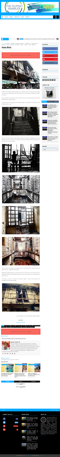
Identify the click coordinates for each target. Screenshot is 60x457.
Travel (11, 16)
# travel (32, 327)
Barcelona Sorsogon (33, 364)
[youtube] (56, 410)
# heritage (13, 325)
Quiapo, (12, 51)
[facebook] (51, 410)
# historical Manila (36, 325)
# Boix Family (7, 325)
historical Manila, (28, 49)
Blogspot (41, 455)
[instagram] (58, 410)
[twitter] (54, 410)
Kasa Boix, (34, 49)
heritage (12, 43)
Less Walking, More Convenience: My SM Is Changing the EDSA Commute (26, 39)
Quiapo (21, 44)
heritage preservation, (15, 49)
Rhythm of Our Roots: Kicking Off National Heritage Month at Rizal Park (20, 375)
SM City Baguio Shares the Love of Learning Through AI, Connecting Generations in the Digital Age (53, 114)
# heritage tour (29, 325)
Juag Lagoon (4, 364)
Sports (27, 16)
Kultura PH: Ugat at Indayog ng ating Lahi (20, 364)
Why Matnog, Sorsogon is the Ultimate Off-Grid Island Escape (7, 374)
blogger (8, 381)
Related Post (4, 361)
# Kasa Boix (4, 327)
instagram (23, 322)
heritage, (9, 49)
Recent (44, 101)
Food (22, 16)
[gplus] (53, 410)
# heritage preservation (20, 325)
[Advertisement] (30, 28)
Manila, (37, 49)
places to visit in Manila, (6, 51)
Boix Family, (5, 49)
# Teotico (28, 327)
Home (6, 16)
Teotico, (15, 51)
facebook (17, 322)
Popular (50, 101)
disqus (20, 381)
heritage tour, (22, 49)
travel (30, 44)
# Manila (8, 327)
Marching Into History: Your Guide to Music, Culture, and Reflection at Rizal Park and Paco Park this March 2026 (32, 446)
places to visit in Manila (14, 44)
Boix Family (7, 43)
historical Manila (34, 43)
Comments (56, 101)
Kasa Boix (3, 44)
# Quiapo (24, 327)
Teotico (25, 44)
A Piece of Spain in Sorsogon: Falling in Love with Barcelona (34, 374)
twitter (21, 322)
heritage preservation (19, 43)
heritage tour (27, 43)
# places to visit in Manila (16, 327)
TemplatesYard (28, 455)
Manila (8, 44)
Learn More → (44, 434)
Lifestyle (17, 16)
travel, (18, 51)
